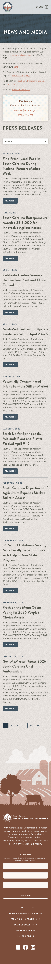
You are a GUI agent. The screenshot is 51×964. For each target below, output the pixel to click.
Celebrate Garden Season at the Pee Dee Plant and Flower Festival (25, 280)
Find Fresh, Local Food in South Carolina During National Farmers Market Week (21, 166)
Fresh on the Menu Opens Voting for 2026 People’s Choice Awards (22, 612)
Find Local (24, 907)
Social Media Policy (21, 89)
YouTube (41, 80)
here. (15, 66)
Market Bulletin (24, 924)
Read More (10, 201)
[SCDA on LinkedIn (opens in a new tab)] (18, 947)
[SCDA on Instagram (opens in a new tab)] (33, 947)
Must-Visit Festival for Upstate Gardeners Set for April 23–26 (25, 331)
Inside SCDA (24, 936)
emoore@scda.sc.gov (22, 54)
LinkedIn (11, 84)
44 (31, 725)
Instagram (32, 80)
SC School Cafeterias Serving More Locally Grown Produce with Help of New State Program (24, 553)
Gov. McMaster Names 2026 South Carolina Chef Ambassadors (24, 666)
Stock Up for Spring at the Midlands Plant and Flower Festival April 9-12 (22, 438)
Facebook (21, 80)
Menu (40, 6)
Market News (24, 930)
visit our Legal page (21, 75)
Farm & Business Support (24, 913)
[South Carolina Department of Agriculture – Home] (8, 7)
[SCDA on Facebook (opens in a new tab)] (25, 947)
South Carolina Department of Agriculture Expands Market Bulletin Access (25, 492)
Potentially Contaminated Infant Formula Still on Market (25, 384)
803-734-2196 (25, 114)
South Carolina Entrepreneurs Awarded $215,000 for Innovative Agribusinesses (25, 222)
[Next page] (38, 725)
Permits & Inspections (24, 919)
